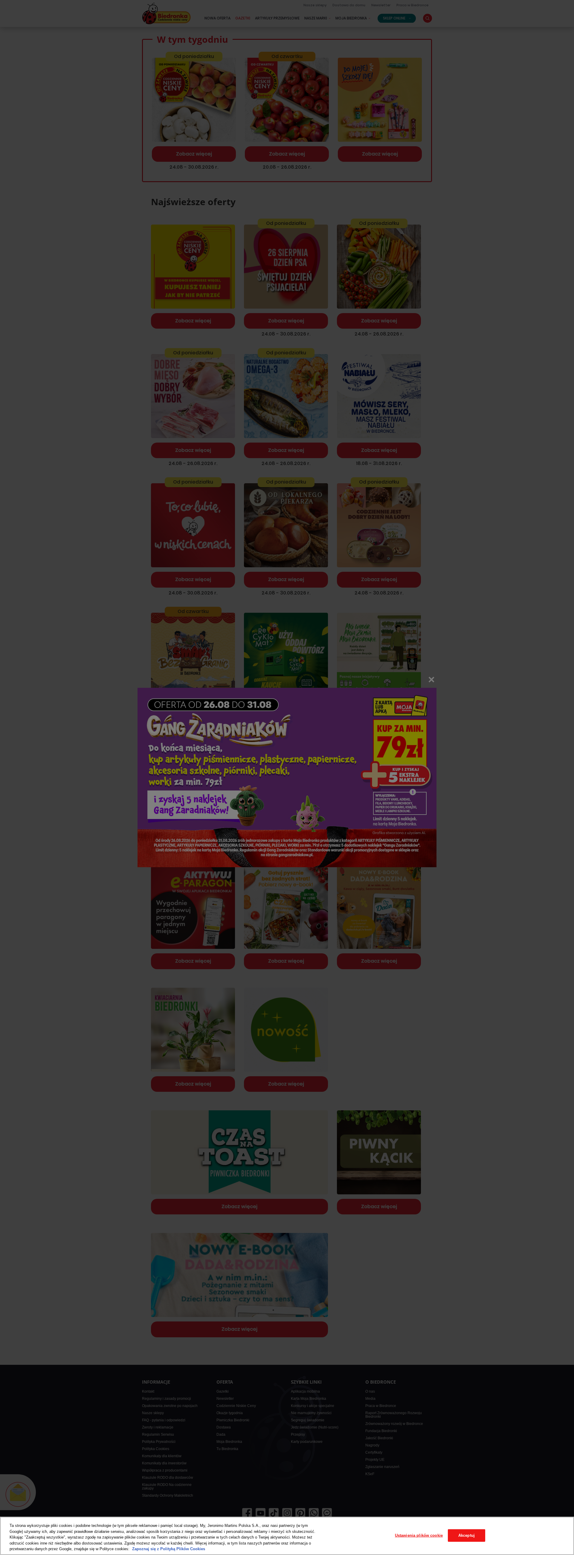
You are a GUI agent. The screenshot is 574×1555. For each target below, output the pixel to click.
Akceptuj (466, 1535)
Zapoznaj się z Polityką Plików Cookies (168, 1549)
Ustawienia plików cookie (419, 1535)
